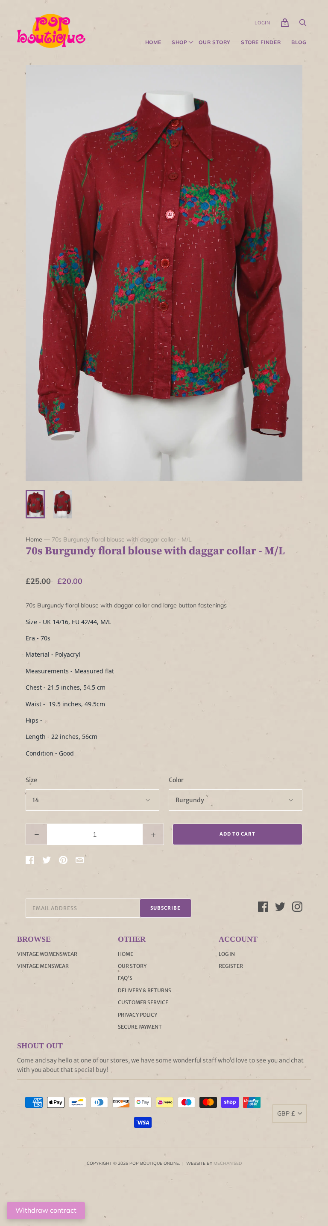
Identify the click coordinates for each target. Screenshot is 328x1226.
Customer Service (143, 1002)
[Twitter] (280, 908)
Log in (227, 954)
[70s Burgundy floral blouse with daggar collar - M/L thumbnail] (35, 504)
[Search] (303, 25)
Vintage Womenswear (47, 954)
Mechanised (228, 1163)
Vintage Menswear (43, 966)
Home (153, 42)
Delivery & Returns (144, 990)
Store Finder (261, 42)
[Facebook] (263, 908)
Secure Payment (140, 1027)
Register (231, 966)
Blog (299, 42)
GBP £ (286, 1113)
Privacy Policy (137, 1015)
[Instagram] (297, 908)
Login (262, 23)
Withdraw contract (45, 1210)
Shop (179, 42)
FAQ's (125, 978)
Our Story (215, 42)
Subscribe (165, 908)
